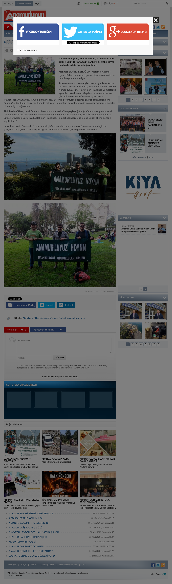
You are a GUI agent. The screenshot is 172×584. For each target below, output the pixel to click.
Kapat (156, 20)
